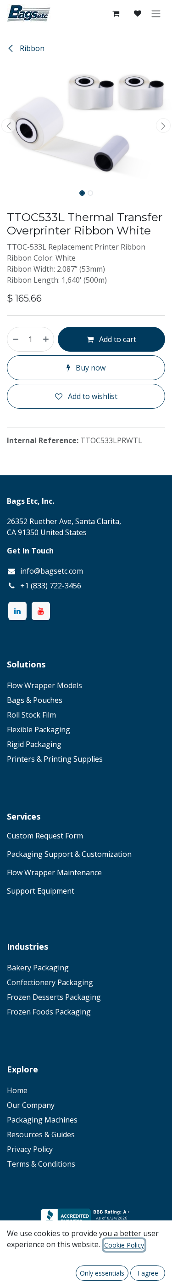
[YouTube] (41, 611)
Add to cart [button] (116, 339)
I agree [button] (148, 1273)
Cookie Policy (124, 1245)
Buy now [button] (89, 368)
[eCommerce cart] (115, 13)
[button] (8, 125)
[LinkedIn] (17, 611)
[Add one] (46, 339)
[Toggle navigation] (156, 13)
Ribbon (31, 48)
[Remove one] (15, 339)
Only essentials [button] (102, 1273)
